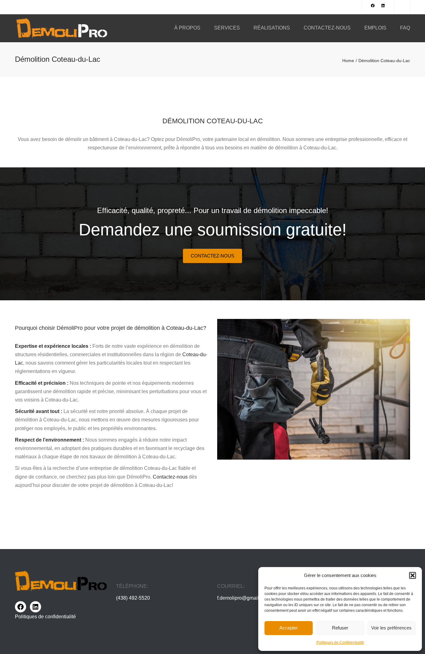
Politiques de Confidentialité (340, 642)
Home (348, 60)
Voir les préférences (391, 627)
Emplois (375, 27)
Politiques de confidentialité (45, 616)
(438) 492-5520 (133, 598)
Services (227, 27)
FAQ (405, 27)
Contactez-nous (327, 27)
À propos (187, 27)
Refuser (340, 627)
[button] (412, 575)
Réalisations (272, 27)
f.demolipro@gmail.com (243, 598)
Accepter (288, 627)
